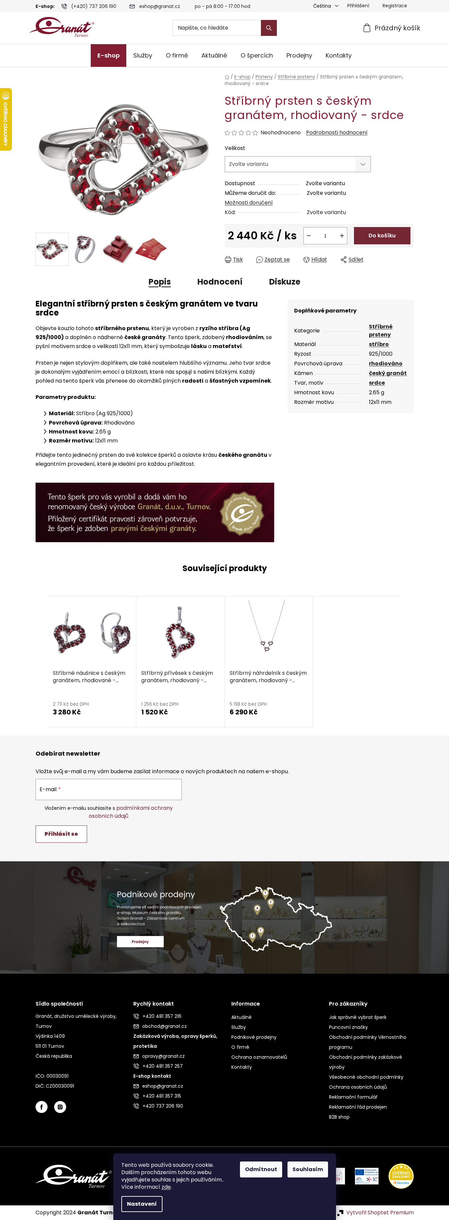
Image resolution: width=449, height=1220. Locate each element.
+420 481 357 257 (163, 1066)
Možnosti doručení (249, 202)
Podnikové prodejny (254, 1037)
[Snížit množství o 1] (309, 235)
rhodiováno (385, 363)
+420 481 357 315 (162, 1096)
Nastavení (142, 1204)
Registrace (395, 5)
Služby (238, 1027)
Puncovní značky (348, 1027)
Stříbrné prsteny (381, 330)
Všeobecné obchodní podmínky (366, 1077)
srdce (377, 383)
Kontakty (241, 1067)
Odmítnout (261, 1169)
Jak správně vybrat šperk (358, 1017)
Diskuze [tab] (284, 281)
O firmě (240, 1047)
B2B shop (339, 1117)
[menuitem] (108, 55)
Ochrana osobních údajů (358, 1087)
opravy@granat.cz (163, 1056)
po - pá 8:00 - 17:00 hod (222, 6)
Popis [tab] (160, 281)
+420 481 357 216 (162, 1016)
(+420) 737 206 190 (93, 6)
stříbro (379, 344)
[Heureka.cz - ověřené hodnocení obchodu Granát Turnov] (396, 1176)
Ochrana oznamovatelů (259, 1057)
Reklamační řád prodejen (358, 1107)
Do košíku (382, 235)
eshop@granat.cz (159, 6)
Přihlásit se (61, 834)
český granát (388, 373)
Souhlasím (307, 1169)
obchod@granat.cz (164, 1026)
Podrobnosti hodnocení (337, 132)
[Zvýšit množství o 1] (342, 235)
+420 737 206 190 (163, 1106)
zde (166, 1187)
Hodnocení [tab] (220, 281)
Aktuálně (241, 1017)
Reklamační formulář (353, 1097)
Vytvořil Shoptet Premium (380, 1212)
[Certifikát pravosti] (155, 509)
